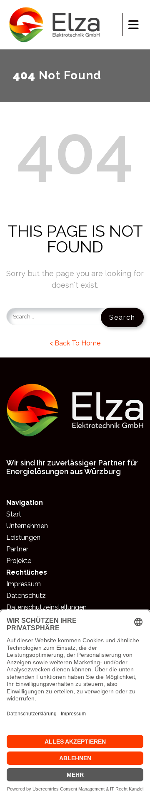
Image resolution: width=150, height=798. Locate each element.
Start (13, 514)
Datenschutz (26, 596)
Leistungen (23, 537)
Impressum (23, 584)
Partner (17, 549)
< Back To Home (75, 343)
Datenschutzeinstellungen (46, 607)
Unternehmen (27, 526)
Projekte (18, 561)
